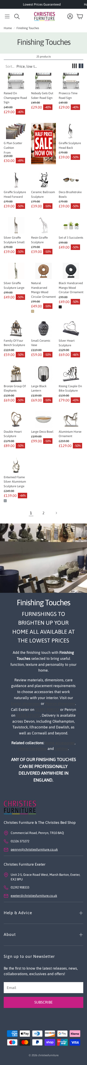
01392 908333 (47, 709)
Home (8, 28)
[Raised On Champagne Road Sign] (16, 81)
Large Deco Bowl (42, 431)
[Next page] (56, 513)
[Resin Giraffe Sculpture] (43, 225)
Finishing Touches (27, 28)
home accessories (60, 743)
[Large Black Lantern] (43, 374)
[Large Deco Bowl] (43, 419)
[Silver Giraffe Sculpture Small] (16, 225)
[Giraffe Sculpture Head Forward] (16, 180)
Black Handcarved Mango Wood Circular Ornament (71, 287)
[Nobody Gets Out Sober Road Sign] (43, 81)
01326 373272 (28, 715)
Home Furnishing (32, 748)
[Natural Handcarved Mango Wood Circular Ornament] (43, 271)
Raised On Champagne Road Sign (15, 97)
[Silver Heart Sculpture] (71, 328)
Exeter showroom (25, 703)
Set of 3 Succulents (71, 237)
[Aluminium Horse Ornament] (71, 419)
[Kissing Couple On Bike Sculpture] (71, 374)
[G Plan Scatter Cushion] (16, 131)
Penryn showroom (60, 703)
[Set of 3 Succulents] (71, 225)
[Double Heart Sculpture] (16, 419)
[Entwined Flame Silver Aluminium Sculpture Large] (16, 465)
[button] (7, 16)
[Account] (70, 16)
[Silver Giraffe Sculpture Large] (16, 271)
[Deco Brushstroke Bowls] (71, 180)
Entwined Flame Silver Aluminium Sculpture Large (15, 481)
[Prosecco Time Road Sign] (71, 81)
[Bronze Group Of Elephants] (16, 374)
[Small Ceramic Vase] (43, 328)
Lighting (61, 748)
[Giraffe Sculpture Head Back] (71, 131)
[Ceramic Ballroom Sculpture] (43, 180)
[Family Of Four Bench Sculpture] (16, 328)
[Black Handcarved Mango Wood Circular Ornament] (71, 271)
